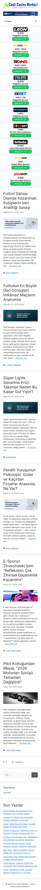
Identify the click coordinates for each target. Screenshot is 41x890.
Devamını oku (15, 266)
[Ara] (34, 775)
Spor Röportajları (13, 651)
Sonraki (19, 762)
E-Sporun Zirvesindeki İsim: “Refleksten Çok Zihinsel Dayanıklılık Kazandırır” (20, 570)
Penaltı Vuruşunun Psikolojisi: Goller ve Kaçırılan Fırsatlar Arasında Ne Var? (19, 479)
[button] (36, 21)
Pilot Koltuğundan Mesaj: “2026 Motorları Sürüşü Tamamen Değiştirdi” (19, 672)
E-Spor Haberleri (13, 365)
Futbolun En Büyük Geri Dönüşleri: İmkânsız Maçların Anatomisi (20, 292)
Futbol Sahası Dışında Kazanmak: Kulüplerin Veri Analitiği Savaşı (20, 200)
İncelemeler (11, 457)
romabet (7, 792)
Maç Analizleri (12, 273)
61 (13, 762)
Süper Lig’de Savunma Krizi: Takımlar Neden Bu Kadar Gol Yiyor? (20, 384)
